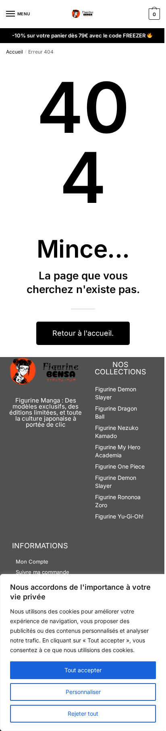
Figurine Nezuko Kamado (116, 431)
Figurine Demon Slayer (115, 393)
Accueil (14, 52)
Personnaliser (83, 691)
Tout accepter (83, 670)
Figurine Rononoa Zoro (118, 501)
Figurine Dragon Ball (116, 412)
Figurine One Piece (120, 466)
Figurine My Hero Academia (117, 451)
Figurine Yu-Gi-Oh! (119, 516)
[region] (83, 652)
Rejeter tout (83, 713)
